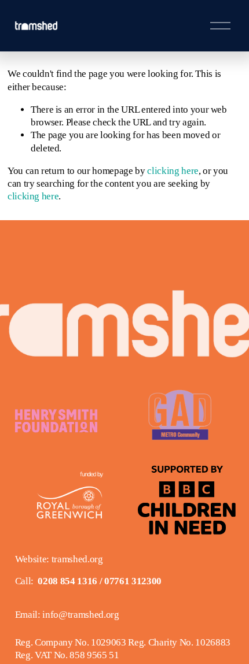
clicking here (173, 170)
